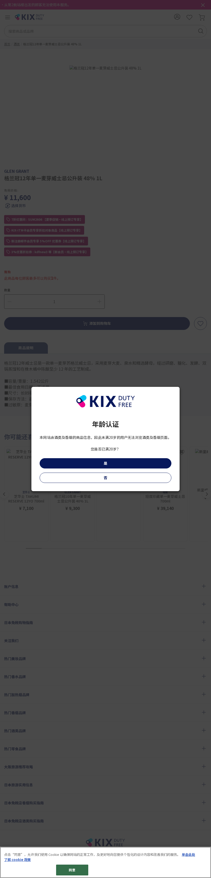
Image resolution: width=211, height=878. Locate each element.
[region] (105, 862)
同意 (72, 869)
